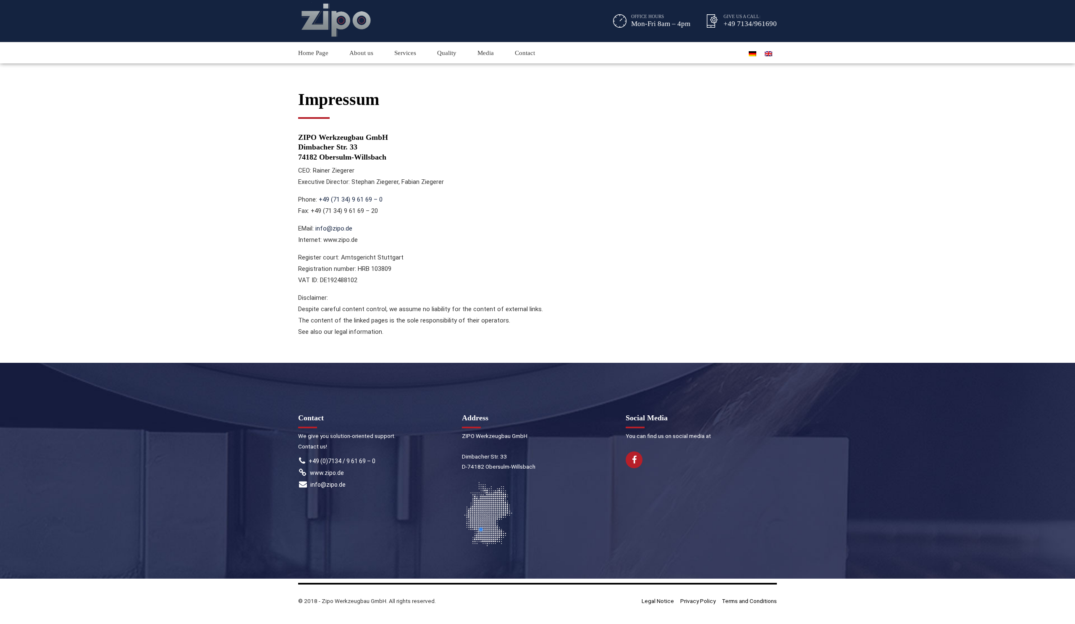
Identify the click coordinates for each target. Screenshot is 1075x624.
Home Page (313, 53)
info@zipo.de (333, 228)
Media (485, 53)
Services (405, 53)
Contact (525, 53)
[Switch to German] (752, 53)
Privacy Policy (698, 601)
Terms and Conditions (749, 601)
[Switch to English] (768, 53)
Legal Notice (658, 601)
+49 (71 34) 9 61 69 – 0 (351, 199)
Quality (446, 53)
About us (361, 53)
